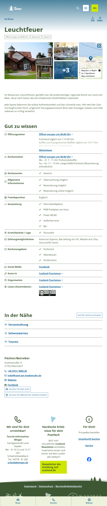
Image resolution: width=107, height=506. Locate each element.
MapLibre (85, 70)
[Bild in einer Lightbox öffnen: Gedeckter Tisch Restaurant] (66, 51)
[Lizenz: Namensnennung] (47, 295)
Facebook (44, 266)
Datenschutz (46, 486)
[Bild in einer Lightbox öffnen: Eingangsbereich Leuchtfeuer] (28, 60)
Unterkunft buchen (89, 439)
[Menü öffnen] (85, 8)
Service (89, 445)
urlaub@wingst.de (18, 462)
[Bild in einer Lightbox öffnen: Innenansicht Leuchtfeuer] (66, 70)
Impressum (30, 486)
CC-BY (50, 77)
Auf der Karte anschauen (89, 315)
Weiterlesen (45, 150)
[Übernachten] (94, 8)
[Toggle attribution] (99, 70)
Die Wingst (9, 19)
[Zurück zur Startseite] (15, 8)
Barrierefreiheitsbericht (69, 486)
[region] (91, 60)
